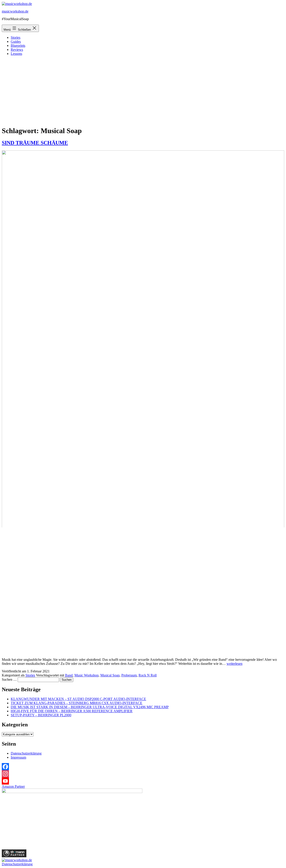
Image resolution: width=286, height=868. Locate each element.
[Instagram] (143, 773)
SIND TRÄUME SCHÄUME (35, 143)
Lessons (16, 53)
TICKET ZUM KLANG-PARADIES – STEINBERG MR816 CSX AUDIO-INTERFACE (76, 703)
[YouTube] (143, 781)
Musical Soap (110, 675)
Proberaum (129, 675)
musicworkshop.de (15, 11)
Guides (16, 41)
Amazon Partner (13, 786)
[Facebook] (143, 766)
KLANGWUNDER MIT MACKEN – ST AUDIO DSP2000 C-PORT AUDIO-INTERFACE (78, 699)
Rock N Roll (148, 675)
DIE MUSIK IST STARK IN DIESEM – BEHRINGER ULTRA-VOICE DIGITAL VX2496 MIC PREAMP (90, 707)
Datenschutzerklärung (26, 753)
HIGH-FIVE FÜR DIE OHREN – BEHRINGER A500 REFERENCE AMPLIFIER (71, 711)
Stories (15, 37)
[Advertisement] (143, 90)
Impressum (18, 757)
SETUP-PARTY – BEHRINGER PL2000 (41, 715)
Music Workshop (86, 675)
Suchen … (9, 679)
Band (69, 675)
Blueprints (18, 45)
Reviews (17, 49)
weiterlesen (234, 663)
